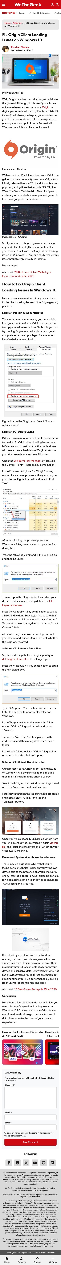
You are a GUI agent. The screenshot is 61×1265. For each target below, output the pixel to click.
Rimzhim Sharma (20, 47)
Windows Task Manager (27, 461)
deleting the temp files (15, 659)
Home (7, 23)
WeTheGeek (28, 5)
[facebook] (8, 1165)
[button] (52, 5)
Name (8, 1113)
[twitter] (26, 1165)
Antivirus (17, 23)
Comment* (10, 1085)
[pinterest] (43, 1165)
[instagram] (17, 1165)
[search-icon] (57, 5)
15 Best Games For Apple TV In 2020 (35, 989)
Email (8, 1123)
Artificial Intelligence (39, 13)
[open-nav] (3, 5)
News (22, 13)
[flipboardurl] (52, 1165)
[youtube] (35, 1165)
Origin (46, 107)
